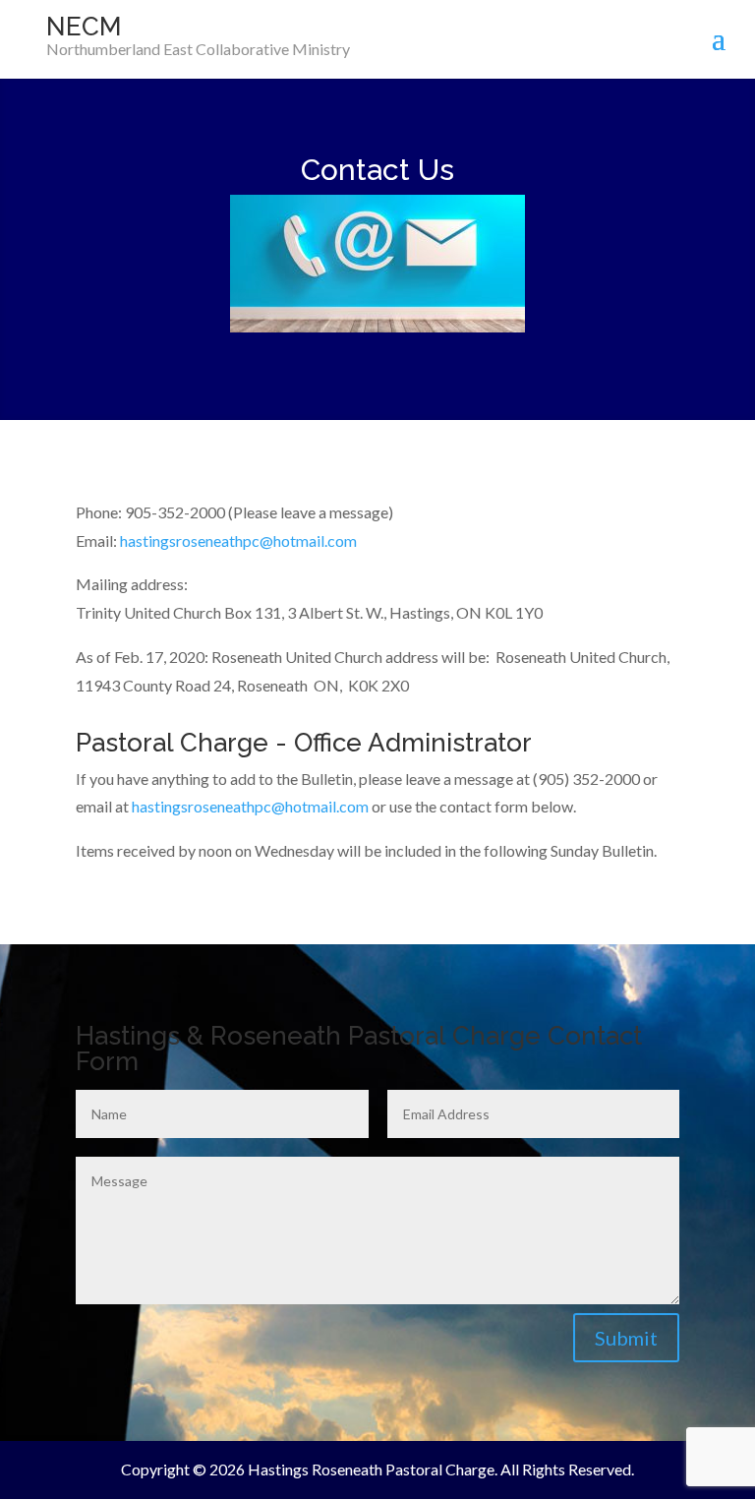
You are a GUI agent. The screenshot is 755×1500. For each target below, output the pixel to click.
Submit (626, 1338)
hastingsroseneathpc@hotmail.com (238, 540)
